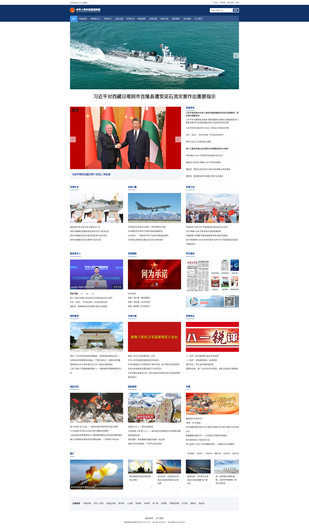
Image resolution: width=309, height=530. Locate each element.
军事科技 (208, 453)
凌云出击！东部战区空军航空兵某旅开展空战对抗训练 (168, 480)
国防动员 (164, 18)
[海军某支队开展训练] (154, 55)
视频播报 (132, 253)
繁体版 (222, 2)
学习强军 (198, 18)
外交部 (185, 503)
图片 (72, 453)
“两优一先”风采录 (193, 422)
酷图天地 (217, 453)
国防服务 (142, 18)
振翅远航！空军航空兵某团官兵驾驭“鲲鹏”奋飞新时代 (197, 480)
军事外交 (108, 18)
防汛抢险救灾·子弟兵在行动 (198, 439)
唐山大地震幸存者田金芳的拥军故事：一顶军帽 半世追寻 (94, 439)
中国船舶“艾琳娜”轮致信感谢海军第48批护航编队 (207, 235)
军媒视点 (190, 315)
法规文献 (153, 18)
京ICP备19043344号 (159, 522)
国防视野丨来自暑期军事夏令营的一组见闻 (146, 439)
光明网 (164, 503)
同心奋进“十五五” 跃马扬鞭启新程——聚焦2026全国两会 (210, 444)
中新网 (147, 503)
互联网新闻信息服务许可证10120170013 (137, 522)
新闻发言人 (95, 18)
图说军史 (235, 453)
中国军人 (200, 453)
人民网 (130, 503)
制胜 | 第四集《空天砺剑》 (139, 306)
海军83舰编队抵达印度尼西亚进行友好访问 (88, 235)
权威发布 (83, 18)
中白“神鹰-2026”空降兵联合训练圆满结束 (203, 231)
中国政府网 (174, 503)
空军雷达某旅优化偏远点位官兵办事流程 (145, 239)
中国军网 (87, 503)
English (216, 2)
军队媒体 (187, 18)
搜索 (237, 2)
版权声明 (149, 518)
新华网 (121, 503)
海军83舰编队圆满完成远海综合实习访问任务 (89, 231)
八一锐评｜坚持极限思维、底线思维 (201, 360)
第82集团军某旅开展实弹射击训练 (140, 478)
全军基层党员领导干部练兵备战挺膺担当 (145, 231)
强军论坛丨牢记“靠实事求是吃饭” (200, 364)
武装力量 (119, 18)
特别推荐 (191, 453)
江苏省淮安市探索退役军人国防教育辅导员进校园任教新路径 (96, 435)
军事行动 (130, 18)
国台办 (202, 503)
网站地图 (230, 2)
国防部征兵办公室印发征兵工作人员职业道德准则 (91, 364)
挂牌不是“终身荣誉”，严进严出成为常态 (145, 443)
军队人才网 (98, 503)
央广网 (155, 503)
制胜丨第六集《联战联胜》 (139, 297)
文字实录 (117, 286)
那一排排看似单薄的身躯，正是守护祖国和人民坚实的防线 (226, 480)
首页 (74, 18)
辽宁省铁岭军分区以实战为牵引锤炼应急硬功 (89, 430)
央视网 (138, 503)
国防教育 (176, 18)
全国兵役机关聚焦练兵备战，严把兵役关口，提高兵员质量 (95, 360)
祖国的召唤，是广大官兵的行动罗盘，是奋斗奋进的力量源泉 (212, 368)
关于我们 (160, 518)
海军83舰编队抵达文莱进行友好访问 (85, 239)
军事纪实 (226, 453)
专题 (188, 386)
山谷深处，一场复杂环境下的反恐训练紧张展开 (148, 235)
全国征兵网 (111, 503)
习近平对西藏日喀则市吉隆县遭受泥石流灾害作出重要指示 (154, 96)
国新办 (193, 503)
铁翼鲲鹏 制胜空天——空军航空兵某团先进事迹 (206, 435)
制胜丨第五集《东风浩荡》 (139, 302)
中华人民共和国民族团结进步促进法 (143, 360)
